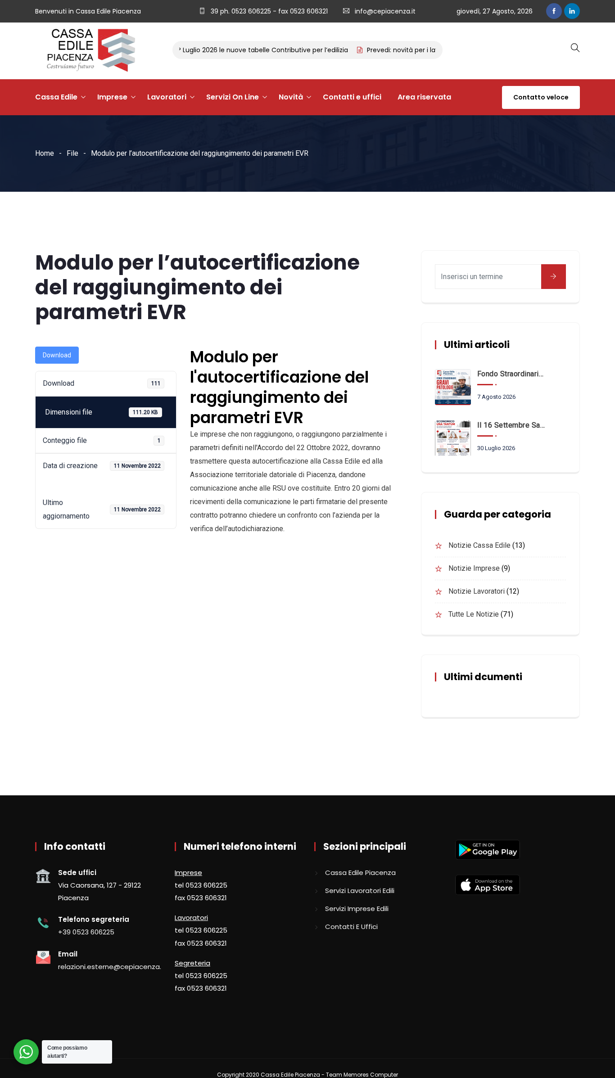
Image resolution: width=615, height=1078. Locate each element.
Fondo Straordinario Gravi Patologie (511, 374)
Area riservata (424, 97)
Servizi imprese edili (357, 908)
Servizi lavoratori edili (359, 890)
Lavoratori (166, 97)
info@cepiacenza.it (385, 11)
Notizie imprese (474, 568)
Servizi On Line (232, 97)
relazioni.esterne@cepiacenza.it (112, 966)
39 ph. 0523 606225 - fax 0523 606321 (268, 11)
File (72, 153)
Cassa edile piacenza (360, 872)
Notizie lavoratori (476, 591)
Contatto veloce (541, 97)
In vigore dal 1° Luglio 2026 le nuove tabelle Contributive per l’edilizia (229, 49)
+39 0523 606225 (86, 932)
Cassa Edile (56, 97)
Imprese (112, 97)
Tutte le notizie (473, 614)
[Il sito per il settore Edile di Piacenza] (87, 51)
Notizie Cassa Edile (479, 545)
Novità (291, 97)
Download (57, 355)
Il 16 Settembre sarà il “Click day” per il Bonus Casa (511, 425)
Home (44, 153)
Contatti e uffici (352, 97)
